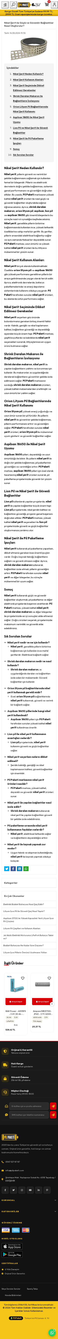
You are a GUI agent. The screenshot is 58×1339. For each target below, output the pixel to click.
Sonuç (16, 149)
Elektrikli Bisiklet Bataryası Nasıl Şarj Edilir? (23, 904)
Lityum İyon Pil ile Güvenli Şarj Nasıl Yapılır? (24, 911)
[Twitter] (13, 1190)
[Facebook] (5, 1190)
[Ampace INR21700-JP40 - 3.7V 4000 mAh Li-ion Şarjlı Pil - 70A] (24, 985)
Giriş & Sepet (25, 1001)
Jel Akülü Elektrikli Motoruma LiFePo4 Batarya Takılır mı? (28, 937)
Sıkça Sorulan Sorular (11, 1289)
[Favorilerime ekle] (4, 978)
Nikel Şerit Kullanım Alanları (28, 79)
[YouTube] (30, 1190)
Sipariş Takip (32, 1289)
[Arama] (13, 4)
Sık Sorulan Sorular (23, 154)
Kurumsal (8, 1200)
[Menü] (5, 4)
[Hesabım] (54, 4)
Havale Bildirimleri (13, 1295)
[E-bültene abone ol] (53, 1106)
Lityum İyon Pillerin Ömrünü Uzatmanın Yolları (25, 952)
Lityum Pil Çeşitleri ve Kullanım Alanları (21, 928)
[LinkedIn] (38, 1190)
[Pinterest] (47, 1190)
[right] (52, 1004)
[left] (6, 1004)
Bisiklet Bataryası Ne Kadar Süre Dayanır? (23, 945)
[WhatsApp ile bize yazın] (52, 1332)
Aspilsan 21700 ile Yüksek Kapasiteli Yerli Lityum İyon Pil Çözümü (28, 920)
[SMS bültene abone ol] (53, 1114)
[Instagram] (21, 1190)
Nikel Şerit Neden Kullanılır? (28, 73)
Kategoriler (10, 1211)
